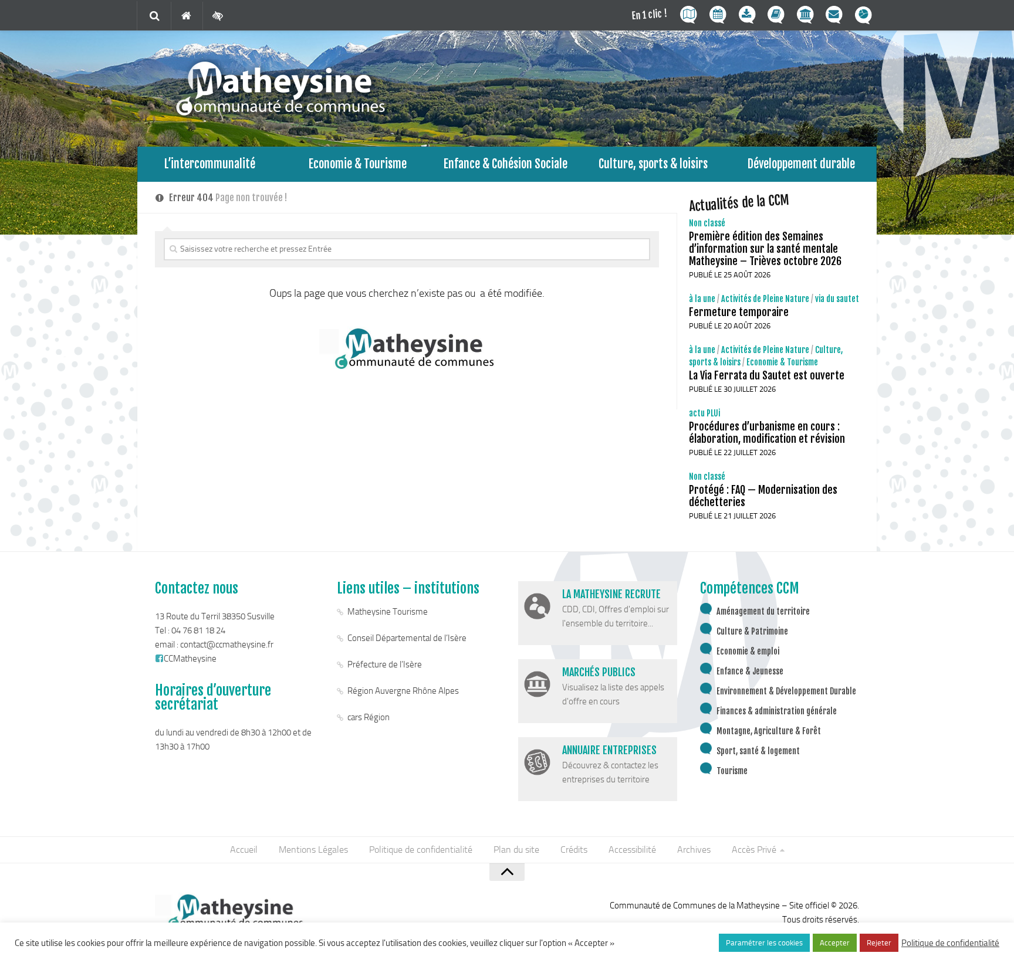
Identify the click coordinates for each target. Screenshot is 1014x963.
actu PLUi (704, 413)
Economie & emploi (747, 651)
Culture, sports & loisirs (653, 164)
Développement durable (801, 164)
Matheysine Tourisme (387, 611)
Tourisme (732, 771)
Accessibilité (632, 849)
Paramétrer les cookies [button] (764, 942)
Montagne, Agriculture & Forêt (768, 731)
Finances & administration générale (776, 711)
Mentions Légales (313, 849)
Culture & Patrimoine (752, 631)
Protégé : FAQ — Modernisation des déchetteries (763, 495)
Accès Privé (754, 849)
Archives (694, 849)
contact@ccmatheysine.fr (226, 644)
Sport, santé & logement (758, 751)
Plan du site (516, 849)
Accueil (244, 849)
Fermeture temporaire (739, 312)
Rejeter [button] (879, 942)
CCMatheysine (190, 658)
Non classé (707, 223)
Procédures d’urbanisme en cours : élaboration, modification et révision (767, 432)
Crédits (573, 849)
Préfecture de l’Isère (384, 664)
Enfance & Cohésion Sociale (505, 164)
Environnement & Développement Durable (786, 691)
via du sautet (837, 299)
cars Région (368, 717)
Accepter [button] (835, 942)
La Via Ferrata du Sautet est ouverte (766, 375)
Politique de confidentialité (420, 849)
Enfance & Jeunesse (749, 671)
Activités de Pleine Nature (765, 299)
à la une (702, 299)
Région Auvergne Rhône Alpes (403, 691)
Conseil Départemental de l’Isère (407, 638)
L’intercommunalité (209, 164)
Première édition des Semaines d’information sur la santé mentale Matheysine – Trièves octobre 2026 (765, 248)
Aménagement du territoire (763, 611)
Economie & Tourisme (358, 164)
